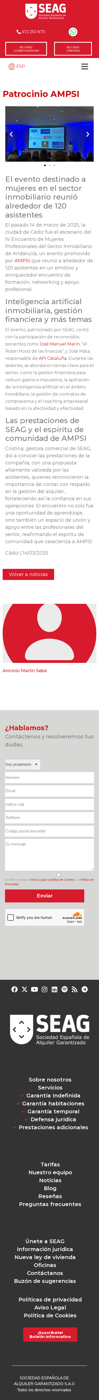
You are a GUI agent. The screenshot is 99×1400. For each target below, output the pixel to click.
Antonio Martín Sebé (25, 670)
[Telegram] (85, 989)
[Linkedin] (54, 989)
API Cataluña (53, 358)
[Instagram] (44, 989)
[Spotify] (64, 989)
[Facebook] (14, 989)
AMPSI (22, 261)
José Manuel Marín (60, 344)
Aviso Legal (38, 879)
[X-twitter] (24, 989)
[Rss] (74, 989)
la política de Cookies (60, 879)
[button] (11, 134)
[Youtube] (34, 989)
